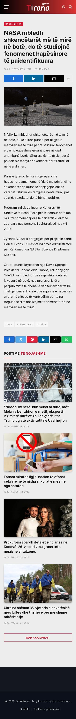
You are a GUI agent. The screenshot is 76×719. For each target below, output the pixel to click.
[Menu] (6, 7)
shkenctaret (25, 324)
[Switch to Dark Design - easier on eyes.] (63, 7)
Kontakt (24, 709)
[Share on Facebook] (13, 78)
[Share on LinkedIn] (33, 78)
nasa (9, 324)
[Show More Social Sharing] (68, 78)
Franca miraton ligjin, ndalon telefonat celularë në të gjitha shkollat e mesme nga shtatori (35, 481)
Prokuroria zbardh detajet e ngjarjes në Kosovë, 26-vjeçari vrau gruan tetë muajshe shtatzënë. (35, 546)
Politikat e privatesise (47, 709)
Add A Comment (38, 637)
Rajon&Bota (13, 24)
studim (41, 324)
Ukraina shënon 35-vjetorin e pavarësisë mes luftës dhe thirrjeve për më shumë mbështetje (37, 612)
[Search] (70, 7)
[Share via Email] (54, 78)
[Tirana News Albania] (38, 7)
